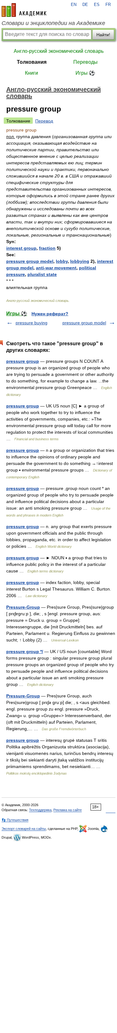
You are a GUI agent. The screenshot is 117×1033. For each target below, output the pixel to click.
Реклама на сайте (67, 810)
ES (97, 4)
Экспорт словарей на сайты (24, 829)
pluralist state (42, 274)
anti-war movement (56, 267)
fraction (47, 248)
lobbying (79, 261)
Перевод (44, 120)
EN (73, 4)
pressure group (22, 361)
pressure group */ (24, 651)
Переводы (85, 62)
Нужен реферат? (50, 313)
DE (85, 4)
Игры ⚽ (85, 73)
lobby (62, 261)
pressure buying (31, 322)
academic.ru (24, 10)
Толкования (31, 62)
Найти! (103, 34)
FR (108, 4)
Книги (31, 73)
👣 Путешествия (15, 820)
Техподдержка (40, 810)
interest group (21, 248)
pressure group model (29, 261)
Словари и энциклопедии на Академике (53, 23)
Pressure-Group (23, 607)
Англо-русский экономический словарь (59, 51)
